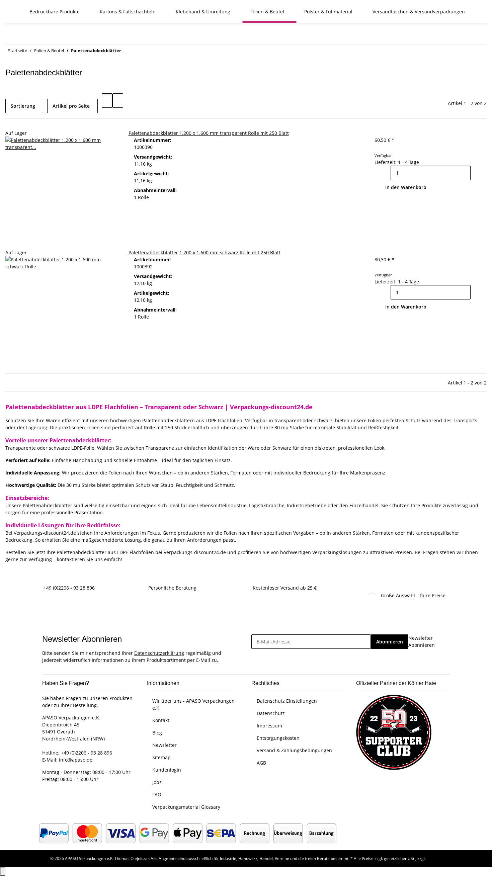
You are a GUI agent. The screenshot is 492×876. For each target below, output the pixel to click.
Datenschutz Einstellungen (287, 701)
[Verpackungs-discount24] (13, 11)
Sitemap (161, 757)
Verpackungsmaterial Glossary (186, 807)
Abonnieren (389, 641)
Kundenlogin (166, 770)
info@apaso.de (75, 760)
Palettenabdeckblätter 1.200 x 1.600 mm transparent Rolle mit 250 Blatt (209, 133)
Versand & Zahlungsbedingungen (294, 750)
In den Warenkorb (405, 187)
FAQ (156, 794)
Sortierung (23, 106)
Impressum (269, 725)
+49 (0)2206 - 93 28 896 (69, 588)
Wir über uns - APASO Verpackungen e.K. (193, 704)
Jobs (157, 782)
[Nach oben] (2, 871)
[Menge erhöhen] (476, 173)
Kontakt (160, 720)
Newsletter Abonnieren (421, 641)
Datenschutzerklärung (159, 653)
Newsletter (164, 745)
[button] (107, 100)
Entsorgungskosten (278, 738)
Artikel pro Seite (71, 106)
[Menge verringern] (385, 173)
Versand (434, 858)
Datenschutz (271, 713)
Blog (157, 732)
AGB (261, 763)
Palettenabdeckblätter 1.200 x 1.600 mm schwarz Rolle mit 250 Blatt (204, 252)
